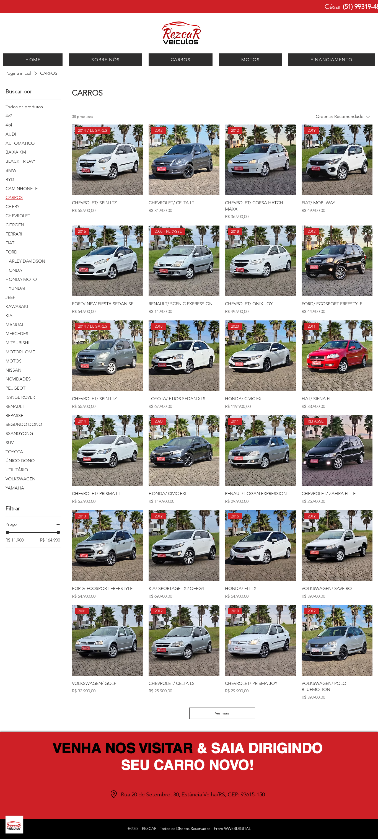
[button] (180, 59)
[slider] (7, 532)
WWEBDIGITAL (237, 828)
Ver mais (222, 713)
